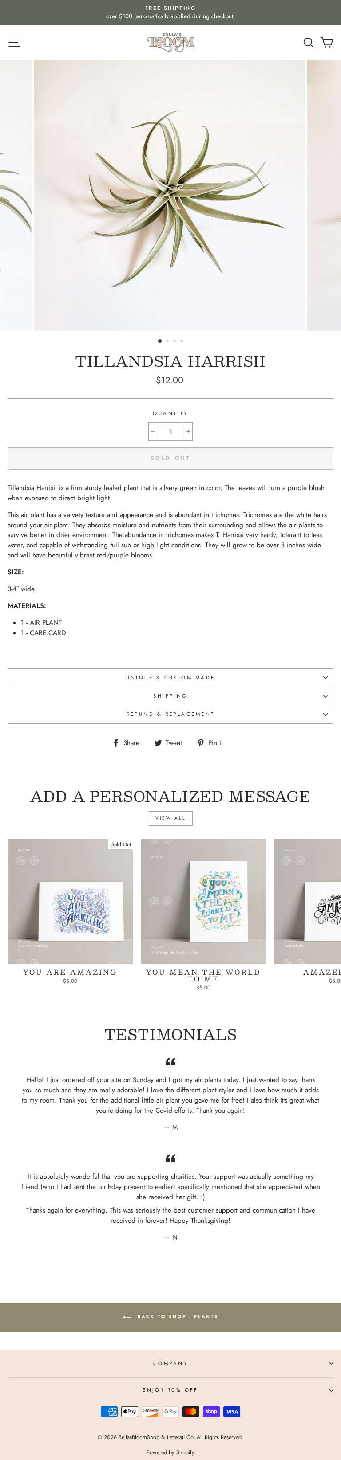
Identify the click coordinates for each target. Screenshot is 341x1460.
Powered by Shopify (170, 1452)
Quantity (170, 413)
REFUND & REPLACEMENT (171, 714)
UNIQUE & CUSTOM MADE (170, 677)
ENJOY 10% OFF (170, 1389)
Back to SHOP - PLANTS (176, 1316)
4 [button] (182, 342)
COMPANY (170, 1363)
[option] (170, 12)
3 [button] (175, 342)
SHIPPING (170, 695)
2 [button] (168, 342)
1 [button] (160, 341)
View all (170, 818)
